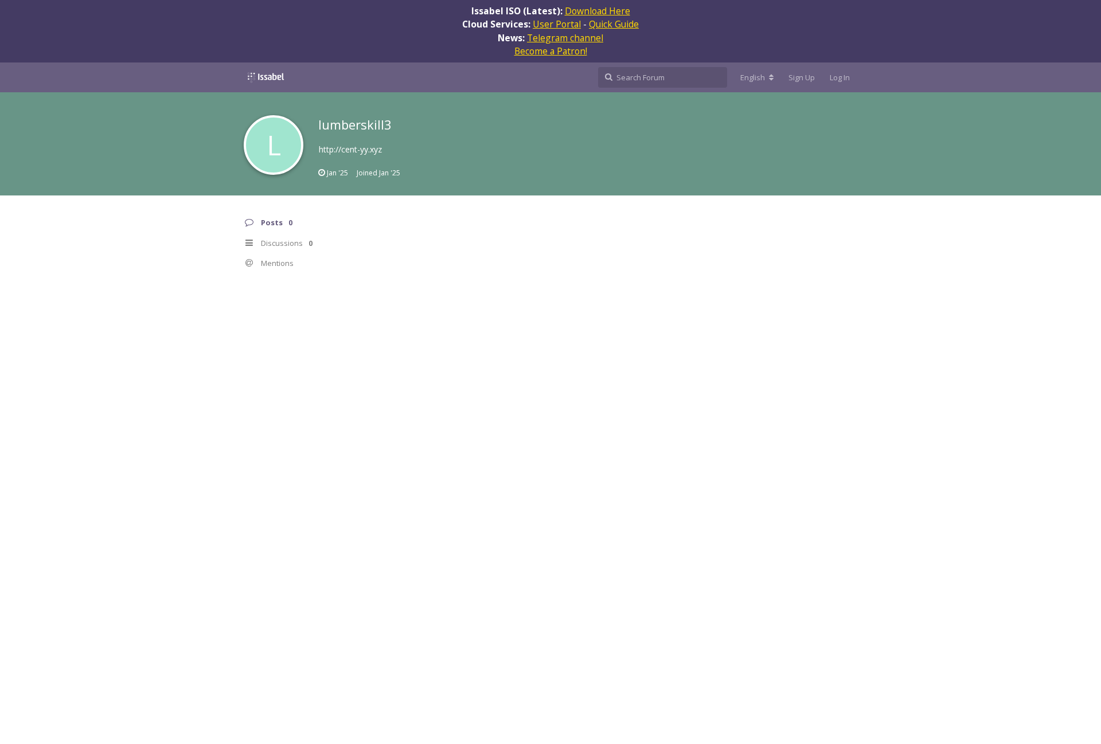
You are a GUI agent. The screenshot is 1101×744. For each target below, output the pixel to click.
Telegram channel (565, 38)
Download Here (597, 11)
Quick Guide (614, 24)
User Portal (557, 24)
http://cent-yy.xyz (350, 149)
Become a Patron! (550, 51)
